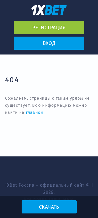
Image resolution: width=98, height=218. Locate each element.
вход (49, 43)
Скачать (49, 207)
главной (34, 112)
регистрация (49, 27)
